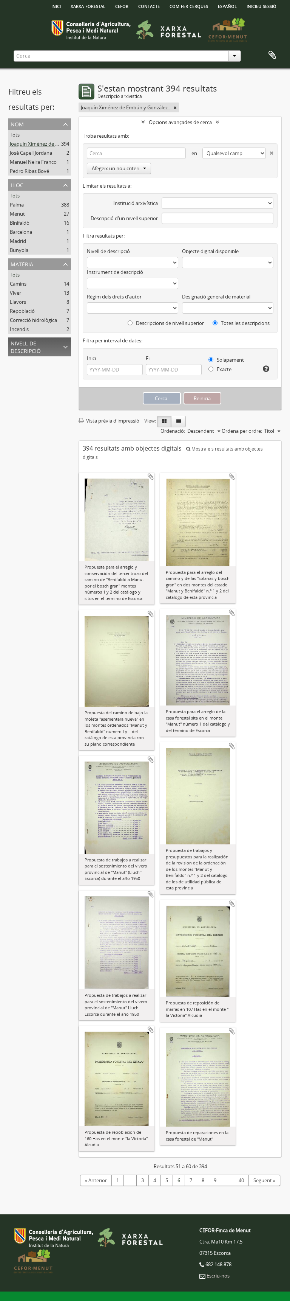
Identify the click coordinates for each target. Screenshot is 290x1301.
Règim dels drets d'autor (114, 296)
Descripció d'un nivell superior (124, 218)
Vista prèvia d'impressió (112, 420)
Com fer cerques (189, 6)
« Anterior (96, 1180)
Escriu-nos (218, 1275)
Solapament (230, 359)
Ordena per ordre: (242, 430)
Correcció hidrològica (33, 320)
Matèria (22, 263)
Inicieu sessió (261, 6)
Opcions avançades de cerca (180, 122)
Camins (18, 283)
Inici (91, 358)
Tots (15, 134)
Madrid (18, 241)
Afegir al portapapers (150, 476)
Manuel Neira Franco (33, 162)
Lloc (17, 184)
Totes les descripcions (245, 323)
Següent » (264, 1180)
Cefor (121, 6)
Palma (17, 204)
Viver (15, 292)
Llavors (18, 301)
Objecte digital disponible (210, 251)
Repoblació (22, 311)
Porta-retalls (272, 55)
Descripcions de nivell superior (169, 323)
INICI (56, 6)
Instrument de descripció (115, 272)
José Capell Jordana (31, 152)
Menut (17, 213)
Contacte (149, 6)
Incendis (19, 329)
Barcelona (21, 231)
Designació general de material (216, 296)
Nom (17, 123)
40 (241, 1180)
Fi (148, 358)
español (227, 6)
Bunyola (19, 250)
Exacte (223, 369)
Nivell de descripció (26, 346)
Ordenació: (172, 430)
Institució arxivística (135, 203)
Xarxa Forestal (88, 6)
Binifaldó (19, 222)
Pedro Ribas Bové (29, 171)
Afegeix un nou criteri (115, 168)
